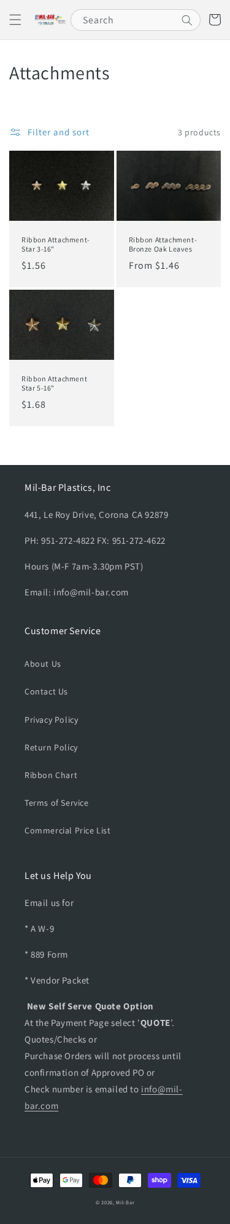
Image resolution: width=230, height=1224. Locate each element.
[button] (15, 19)
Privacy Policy (51, 719)
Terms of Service (57, 802)
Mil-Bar (125, 1202)
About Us (43, 663)
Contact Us (46, 691)
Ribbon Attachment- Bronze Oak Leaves (163, 244)
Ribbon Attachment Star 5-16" (54, 383)
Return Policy (51, 747)
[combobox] (136, 20)
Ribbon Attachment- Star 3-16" (55, 244)
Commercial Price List (68, 830)
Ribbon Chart (51, 775)
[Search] (187, 20)
